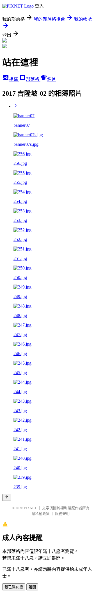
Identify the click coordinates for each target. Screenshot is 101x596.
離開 (32, 587)
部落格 (33, 79)
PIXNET (30, 508)
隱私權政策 (40, 513)
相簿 (14, 79)
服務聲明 (62, 513)
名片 (51, 79)
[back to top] (6, 497)
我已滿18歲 (13, 587)
